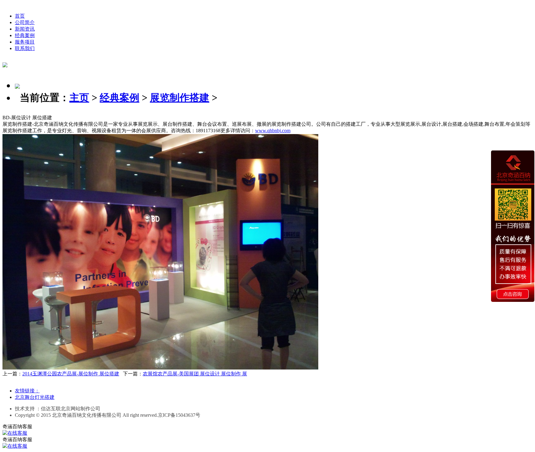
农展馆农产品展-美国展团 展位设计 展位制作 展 (195, 373)
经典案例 (25, 35)
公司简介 (25, 22)
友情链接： (27, 390)
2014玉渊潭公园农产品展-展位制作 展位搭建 (70, 373)
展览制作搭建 (179, 97)
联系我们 (25, 48)
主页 (79, 97)
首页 (20, 16)
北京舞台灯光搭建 (34, 397)
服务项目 (25, 41)
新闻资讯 (25, 29)
